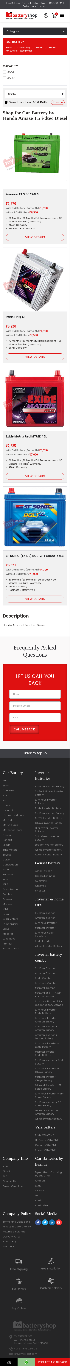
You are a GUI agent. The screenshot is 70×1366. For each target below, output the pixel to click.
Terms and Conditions (16, 1222)
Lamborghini (10, 924)
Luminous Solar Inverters (44, 934)
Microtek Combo (45, 988)
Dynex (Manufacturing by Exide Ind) (48, 1174)
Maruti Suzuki (10, 825)
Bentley (7, 894)
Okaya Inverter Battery (48, 823)
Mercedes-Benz (12, 830)
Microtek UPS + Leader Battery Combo (48, 994)
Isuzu (6, 914)
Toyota (7, 855)
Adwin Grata (42, 1205)
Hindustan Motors (13, 815)
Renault (7, 840)
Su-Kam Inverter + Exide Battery (49, 1061)
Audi (5, 780)
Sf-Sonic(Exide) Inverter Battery (49, 793)
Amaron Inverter (45, 918)
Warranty (8, 1246)
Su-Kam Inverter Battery (49, 813)
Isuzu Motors (10, 919)
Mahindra (8, 820)
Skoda (6, 845)
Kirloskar (40, 890)
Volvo (6, 859)
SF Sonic (40, 1190)
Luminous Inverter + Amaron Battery (47, 1019)
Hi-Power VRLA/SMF (46, 1140)
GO (37, 1195)
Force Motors (11, 948)
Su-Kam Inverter (45, 913)
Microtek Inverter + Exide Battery (46, 1053)
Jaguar (7, 869)
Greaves (40, 886)
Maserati (8, 934)
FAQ (5, 1176)
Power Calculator (13, 1186)
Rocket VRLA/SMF (45, 1150)
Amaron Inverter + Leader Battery (46, 1036)
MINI (5, 879)
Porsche (8, 874)
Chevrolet (9, 790)
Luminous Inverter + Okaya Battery (47, 1070)
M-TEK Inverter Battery (48, 818)
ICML (5, 909)
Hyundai (8, 810)
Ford (5, 800)
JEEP (5, 884)
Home (9, 47)
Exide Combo (43, 978)
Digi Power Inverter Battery (46, 829)
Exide (38, 1185)
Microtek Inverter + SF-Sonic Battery (49, 1087)
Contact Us (9, 1181)
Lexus (6, 929)
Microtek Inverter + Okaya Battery (46, 1078)
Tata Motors (10, 850)
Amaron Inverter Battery (49, 786)
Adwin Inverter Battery (48, 854)
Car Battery (24, 47)
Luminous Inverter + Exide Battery (47, 1011)
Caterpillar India (45, 876)
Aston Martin (10, 889)
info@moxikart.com (25, 1354)
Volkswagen (10, 864)
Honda (39, 47)
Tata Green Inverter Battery (47, 838)
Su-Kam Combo (45, 968)
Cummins (41, 881)
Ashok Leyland (43, 871)
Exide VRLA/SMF (44, 1135)
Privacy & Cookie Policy (17, 1226)
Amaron (40, 1180)
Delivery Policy (11, 1236)
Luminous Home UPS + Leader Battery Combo (49, 1003)
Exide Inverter (43, 941)
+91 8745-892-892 (25, 1348)
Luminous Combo (46, 983)
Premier (7, 943)
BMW (6, 785)
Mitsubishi (9, 904)
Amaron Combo (45, 973)
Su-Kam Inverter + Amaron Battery (46, 1028)
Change (58, 102)
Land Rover (9, 938)
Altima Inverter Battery (48, 850)
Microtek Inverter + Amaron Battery (46, 1112)
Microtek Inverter (45, 928)
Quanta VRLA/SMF (45, 1145)
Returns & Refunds (14, 1231)
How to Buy (9, 1241)
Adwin (38, 1200)
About (6, 1171)
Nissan (7, 835)
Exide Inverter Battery (48, 808)
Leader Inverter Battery (49, 844)
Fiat (5, 795)
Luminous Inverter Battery (46, 801)
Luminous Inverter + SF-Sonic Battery (49, 1095)
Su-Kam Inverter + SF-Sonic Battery (48, 1103)
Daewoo (8, 899)
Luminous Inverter (46, 923)
